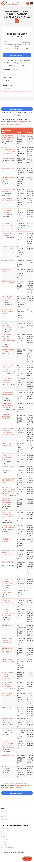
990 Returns (26, 42)
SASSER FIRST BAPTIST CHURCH (7, 601)
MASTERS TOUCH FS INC (8, 467)
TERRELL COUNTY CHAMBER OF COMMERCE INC (7, 640)
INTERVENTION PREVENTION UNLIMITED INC (7, 417)
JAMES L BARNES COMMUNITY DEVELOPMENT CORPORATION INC (8, 431)
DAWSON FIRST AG (8, 260)
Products (4, 811)
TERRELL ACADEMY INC (8, 626)
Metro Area (4, 837)
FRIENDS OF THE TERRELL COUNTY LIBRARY (7, 312)
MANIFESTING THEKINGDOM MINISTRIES (6, 457)
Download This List (17, 55)
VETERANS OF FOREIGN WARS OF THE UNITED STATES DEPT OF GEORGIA (8, 744)
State (2, 834)
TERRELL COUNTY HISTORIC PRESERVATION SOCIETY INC (7, 676)
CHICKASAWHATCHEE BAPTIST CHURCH (9, 247)
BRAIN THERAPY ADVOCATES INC (7, 211)
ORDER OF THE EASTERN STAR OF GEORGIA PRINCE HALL (7, 515)
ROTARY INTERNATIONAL (7, 591)
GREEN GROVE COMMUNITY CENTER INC (6, 380)
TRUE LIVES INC (7, 707)
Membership (5, 124)
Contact (3, 816)
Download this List (17, 793)
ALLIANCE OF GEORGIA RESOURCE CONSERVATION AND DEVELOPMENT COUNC (8, 151)
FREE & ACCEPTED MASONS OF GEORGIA (7, 298)
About (3, 814)
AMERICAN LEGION (8, 159)
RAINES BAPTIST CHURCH (7, 540)
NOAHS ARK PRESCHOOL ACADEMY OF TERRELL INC (6, 502)
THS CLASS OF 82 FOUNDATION (7, 695)
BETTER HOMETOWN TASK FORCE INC (8, 190)
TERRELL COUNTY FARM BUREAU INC (8, 660)
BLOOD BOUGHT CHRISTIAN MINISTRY (8, 200)
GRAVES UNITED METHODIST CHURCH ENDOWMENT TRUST (8, 368)
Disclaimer (4, 819)
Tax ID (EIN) (4, 845)
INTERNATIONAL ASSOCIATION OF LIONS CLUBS (7, 405)
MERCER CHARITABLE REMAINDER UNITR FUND (8, 480)
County (3, 842)
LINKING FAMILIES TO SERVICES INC (8, 445)
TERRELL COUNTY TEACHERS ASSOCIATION (7, 684)
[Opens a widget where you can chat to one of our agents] (27, 859)
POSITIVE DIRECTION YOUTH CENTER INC (8, 526)
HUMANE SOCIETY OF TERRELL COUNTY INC (8, 394)
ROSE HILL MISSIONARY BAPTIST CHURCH (7, 581)
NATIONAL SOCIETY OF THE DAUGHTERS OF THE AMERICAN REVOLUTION (8, 490)
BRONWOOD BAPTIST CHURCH (7, 224)
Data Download (16, 124)
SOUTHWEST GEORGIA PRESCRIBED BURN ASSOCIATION (8, 612)
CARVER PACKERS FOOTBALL (7, 234)
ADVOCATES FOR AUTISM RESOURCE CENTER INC (8, 138)
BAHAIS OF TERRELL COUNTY (8, 179)
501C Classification (7, 848)
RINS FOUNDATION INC (8, 563)
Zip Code (4, 839)
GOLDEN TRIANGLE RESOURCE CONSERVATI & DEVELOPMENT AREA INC (9, 338)
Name (3, 828)
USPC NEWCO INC (7, 730)
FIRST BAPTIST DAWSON (6, 270)
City (2, 831)
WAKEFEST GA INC (8, 755)
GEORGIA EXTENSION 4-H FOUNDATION (7, 325)
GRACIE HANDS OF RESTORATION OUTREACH (8, 352)
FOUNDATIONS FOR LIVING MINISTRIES (8, 282)
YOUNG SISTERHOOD (6, 767)
